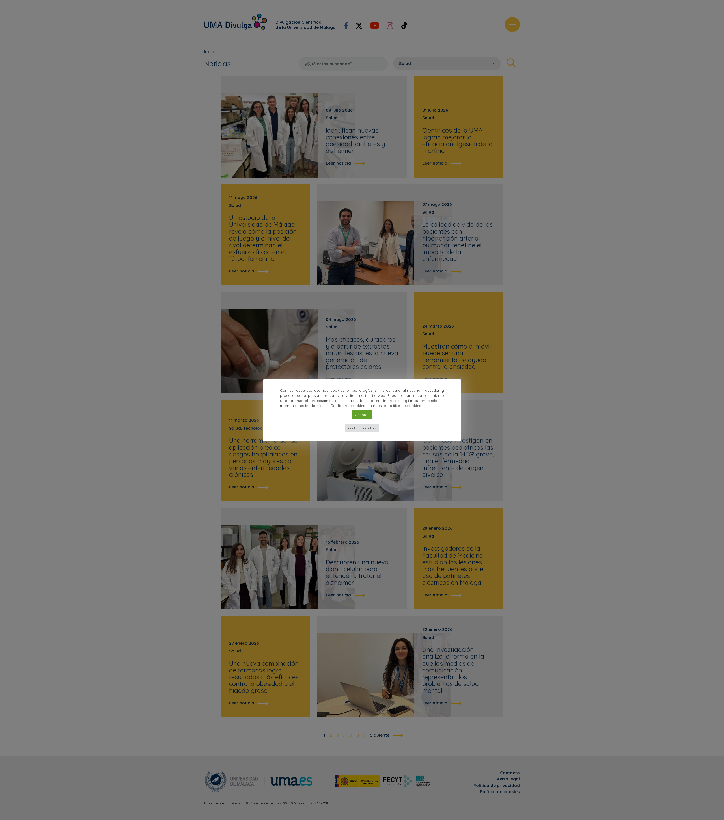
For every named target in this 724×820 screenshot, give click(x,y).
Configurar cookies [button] (362, 428)
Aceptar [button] (362, 414)
